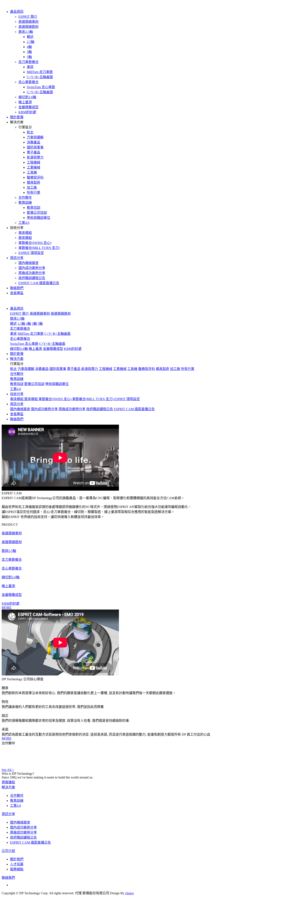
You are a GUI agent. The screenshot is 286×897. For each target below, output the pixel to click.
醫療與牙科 (35, 177)
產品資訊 (16, 11)
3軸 (29, 52)
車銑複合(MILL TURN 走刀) (39, 248)
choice (129, 893)
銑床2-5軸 (25, 32)
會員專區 (16, 293)
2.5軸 (30, 42)
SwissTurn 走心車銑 (41, 87)
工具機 (32, 172)
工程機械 (33, 162)
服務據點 (16, 869)
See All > (8, 770)
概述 (30, 37)
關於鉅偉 (16, 117)
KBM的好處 (27, 112)
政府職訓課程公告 (31, 278)
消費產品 (33, 142)
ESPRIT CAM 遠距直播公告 (38, 283)
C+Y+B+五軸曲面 (40, 77)
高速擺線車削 (28, 21)
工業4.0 (23, 222)
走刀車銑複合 (28, 62)
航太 (30, 132)
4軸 (29, 47)
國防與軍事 (35, 147)
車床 (30, 67)
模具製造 (33, 182)
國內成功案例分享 (31, 268)
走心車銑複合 (28, 82)
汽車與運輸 (35, 137)
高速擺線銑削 (28, 26)
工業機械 (33, 167)
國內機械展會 (28, 263)
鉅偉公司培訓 (37, 212)
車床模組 (25, 233)
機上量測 (25, 102)
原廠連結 (8, 782)
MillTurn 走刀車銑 (40, 72)
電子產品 (33, 152)
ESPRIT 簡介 (27, 16)
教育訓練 (25, 202)
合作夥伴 (25, 197)
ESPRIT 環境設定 (31, 253)
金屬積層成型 (28, 107)
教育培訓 (33, 207)
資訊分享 (16, 258)
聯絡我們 (16, 288)
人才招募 (16, 864)
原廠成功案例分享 (31, 273)
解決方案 (8, 787)
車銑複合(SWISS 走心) (34, 243)
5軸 (29, 57)
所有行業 (33, 192)
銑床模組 (25, 238)
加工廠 (32, 187)
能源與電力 (35, 157)
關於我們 (16, 859)
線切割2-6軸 (27, 97)
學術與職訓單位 (38, 217)
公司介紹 (8, 851)
